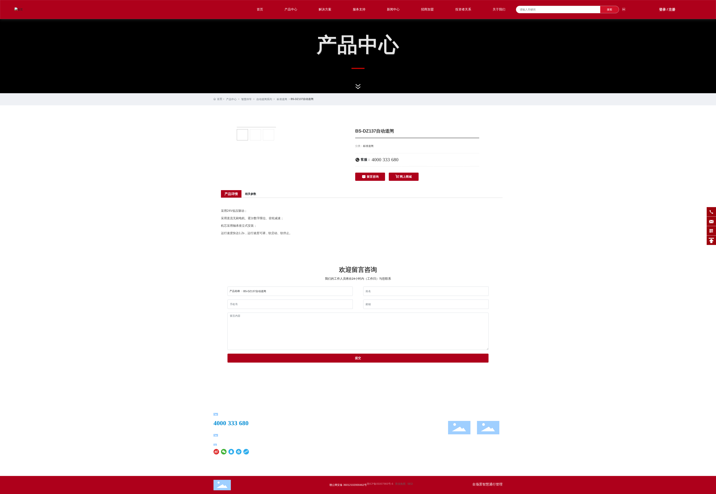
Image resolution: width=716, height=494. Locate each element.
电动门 (358, 441)
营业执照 (400, 483)
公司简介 (318, 416)
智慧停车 (246, 99)
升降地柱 (359, 448)
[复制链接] (246, 451)
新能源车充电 (362, 422)
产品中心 (231, 99)
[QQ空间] (238, 451)
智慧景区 (401, 441)
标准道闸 (282, 99)
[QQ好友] (231, 451)
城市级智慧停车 (405, 422)
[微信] (224, 451)
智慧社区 (401, 435)
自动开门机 (361, 435)
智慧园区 (401, 448)
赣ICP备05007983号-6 (380, 483)
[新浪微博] (216, 451)
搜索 (609, 9)
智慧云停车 (402, 429)
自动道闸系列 (264, 99)
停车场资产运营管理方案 (411, 416)
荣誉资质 (318, 422)
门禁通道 (359, 429)
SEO (410, 483)
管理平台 (359, 454)
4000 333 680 (385, 159)
